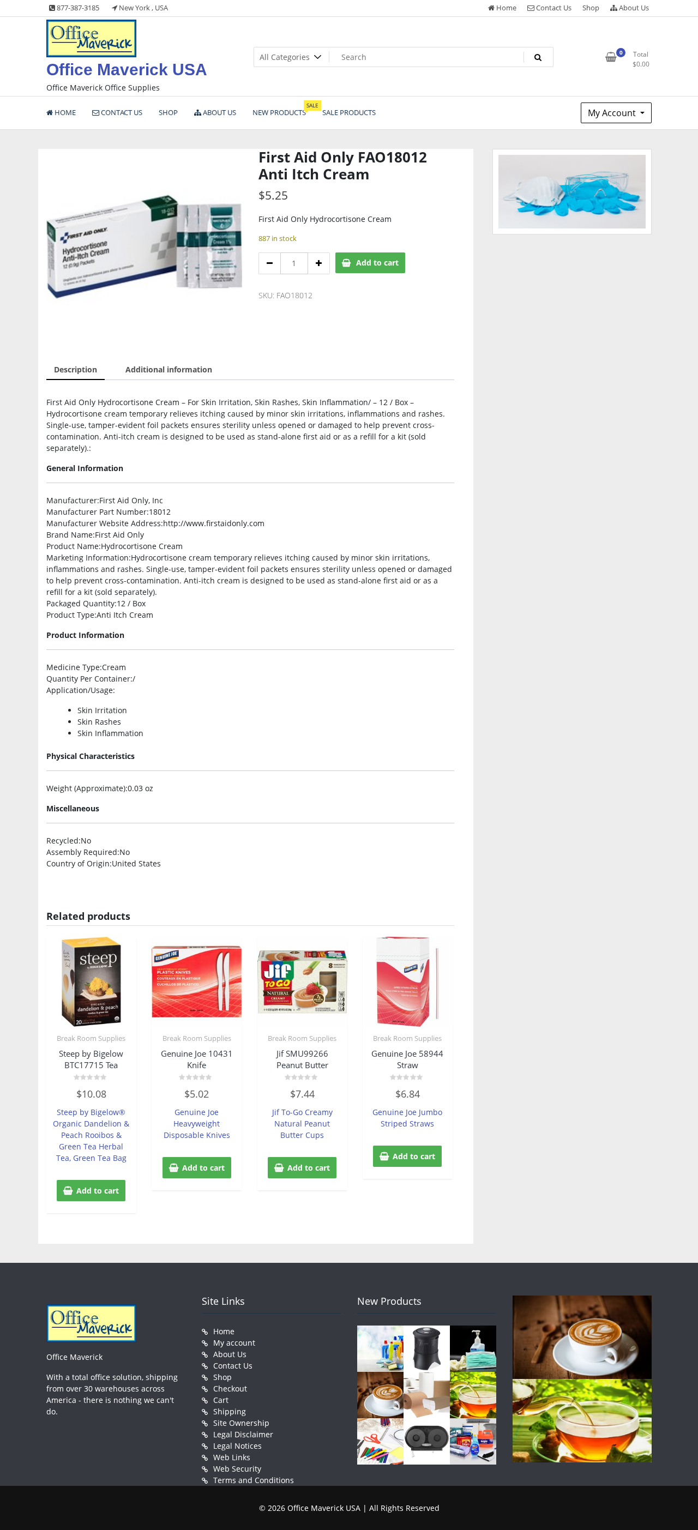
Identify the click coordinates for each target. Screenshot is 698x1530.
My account (234, 1343)
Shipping (229, 1411)
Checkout (230, 1388)
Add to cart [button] (97, 1190)
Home (505, 8)
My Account (613, 113)
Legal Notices (237, 1446)
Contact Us (552, 8)
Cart (220, 1400)
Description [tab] (75, 369)
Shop (590, 8)
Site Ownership (241, 1423)
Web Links (231, 1457)
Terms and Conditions (253, 1480)
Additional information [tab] (168, 369)
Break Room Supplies (91, 1038)
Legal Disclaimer (243, 1434)
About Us (633, 8)
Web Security (237, 1468)
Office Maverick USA (126, 70)
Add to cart (377, 262)
